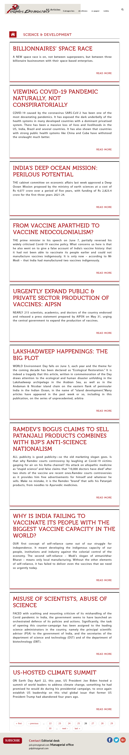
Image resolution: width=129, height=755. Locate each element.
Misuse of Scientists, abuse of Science (60, 602)
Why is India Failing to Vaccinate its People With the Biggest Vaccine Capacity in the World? (64, 526)
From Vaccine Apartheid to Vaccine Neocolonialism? (56, 228)
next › (65, 728)
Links (106, 11)
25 (78, 723)
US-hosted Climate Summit (54, 672)
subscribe (12, 740)
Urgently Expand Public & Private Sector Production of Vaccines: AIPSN (61, 298)
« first (19, 723)
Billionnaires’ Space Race (52, 48)
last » (77, 728)
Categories (68, 11)
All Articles (53, 9)
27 (93, 723)
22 (50, 723)
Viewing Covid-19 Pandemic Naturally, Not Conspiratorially (55, 98)
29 (111, 723)
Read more (104, 73)
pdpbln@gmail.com (39, 748)
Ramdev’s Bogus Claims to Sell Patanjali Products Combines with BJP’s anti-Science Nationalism (61, 439)
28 (102, 723)
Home (14, 34)
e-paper (96, 11)
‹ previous (33, 723)
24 (69, 723)
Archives (83, 11)
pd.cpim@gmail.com (39, 745)
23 (60, 723)
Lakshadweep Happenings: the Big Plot (60, 354)
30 (50, 728)
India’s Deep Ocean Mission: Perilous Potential (55, 171)
